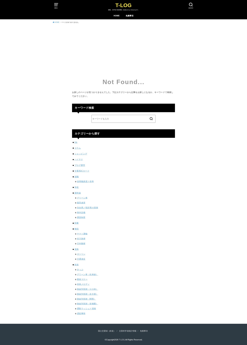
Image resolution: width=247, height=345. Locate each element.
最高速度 (81, 203)
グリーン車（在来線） (87, 274)
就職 (76, 177)
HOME (117, 16)
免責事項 (129, 16)
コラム (77, 148)
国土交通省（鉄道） (106, 331)
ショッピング (80, 154)
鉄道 (76, 264)
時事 (76, 223)
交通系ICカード (81, 171)
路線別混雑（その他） (87, 289)
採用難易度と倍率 (85, 181)
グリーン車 (82, 198)
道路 (76, 249)
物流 (76, 229)
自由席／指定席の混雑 (87, 207)
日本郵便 (81, 243)
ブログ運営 (79, 165)
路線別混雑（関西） (86, 299)
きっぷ (80, 269)
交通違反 (81, 259)
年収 (76, 187)
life (75, 142)
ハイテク (78, 159)
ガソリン (81, 254)
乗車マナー (82, 279)
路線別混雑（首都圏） (87, 304)
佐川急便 (81, 238)
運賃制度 (81, 217)
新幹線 (77, 193)
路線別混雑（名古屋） (87, 294)
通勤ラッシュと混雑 (86, 308)
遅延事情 (81, 313)
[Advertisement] (123, 45)
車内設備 (81, 212)
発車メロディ (83, 284)
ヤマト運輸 (82, 234)
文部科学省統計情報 (127, 331)
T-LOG (123, 5)
